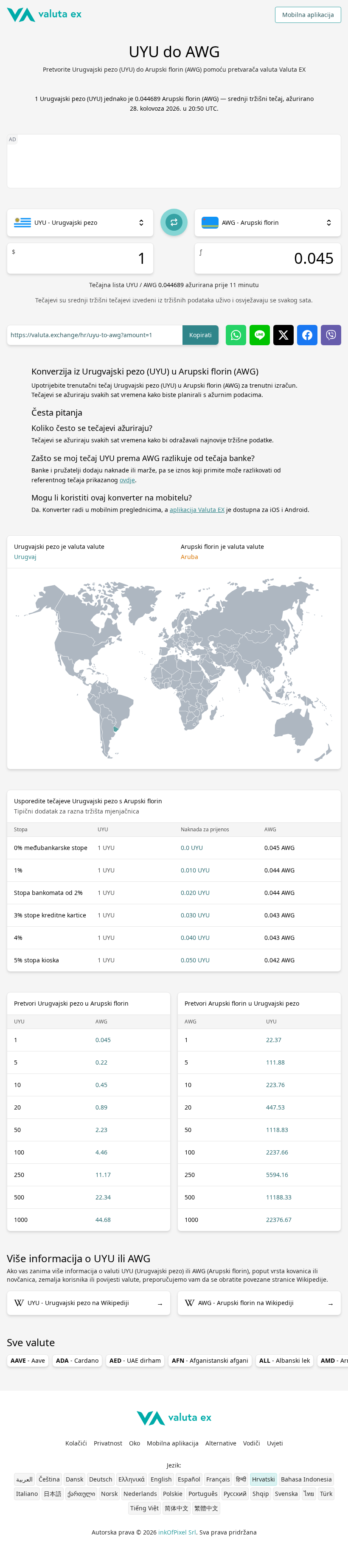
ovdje (127, 480)
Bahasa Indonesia (306, 1479)
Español (189, 1479)
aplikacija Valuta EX (197, 510)
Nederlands (140, 1494)
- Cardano (77, 1360)
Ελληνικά (131, 1479)
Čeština (49, 1479)
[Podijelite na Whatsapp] (236, 335)
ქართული (81, 1494)
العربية (24, 1479)
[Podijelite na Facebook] (307, 335)
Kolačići (76, 1443)
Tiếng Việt (144, 1508)
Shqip (261, 1494)
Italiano (27, 1494)
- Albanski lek (284, 1360)
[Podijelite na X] (283, 335)
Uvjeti (275, 1443)
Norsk (109, 1494)
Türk (326, 1494)
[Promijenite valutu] (174, 222)
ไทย (309, 1494)
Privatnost (108, 1443)
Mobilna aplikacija (308, 15)
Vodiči (251, 1443)
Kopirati (200, 335)
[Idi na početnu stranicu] (44, 15)
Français (218, 1479)
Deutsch (100, 1479)
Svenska (286, 1494)
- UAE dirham (135, 1360)
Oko (134, 1443)
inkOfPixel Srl (177, 1532)
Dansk (74, 1479)
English (161, 1479)
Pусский (235, 1494)
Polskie (172, 1494)
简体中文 (176, 1508)
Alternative (220, 1443)
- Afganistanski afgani (210, 1360)
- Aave (28, 1360)
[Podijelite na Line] (260, 335)
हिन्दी (241, 1479)
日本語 (53, 1494)
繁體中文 (206, 1508)
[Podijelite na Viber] (331, 335)
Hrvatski (263, 1479)
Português (203, 1494)
